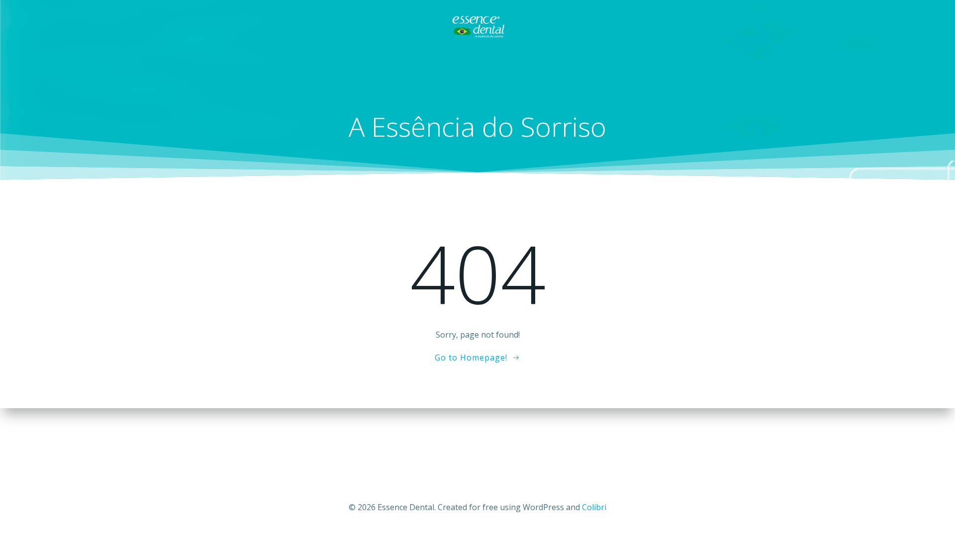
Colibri (594, 507)
